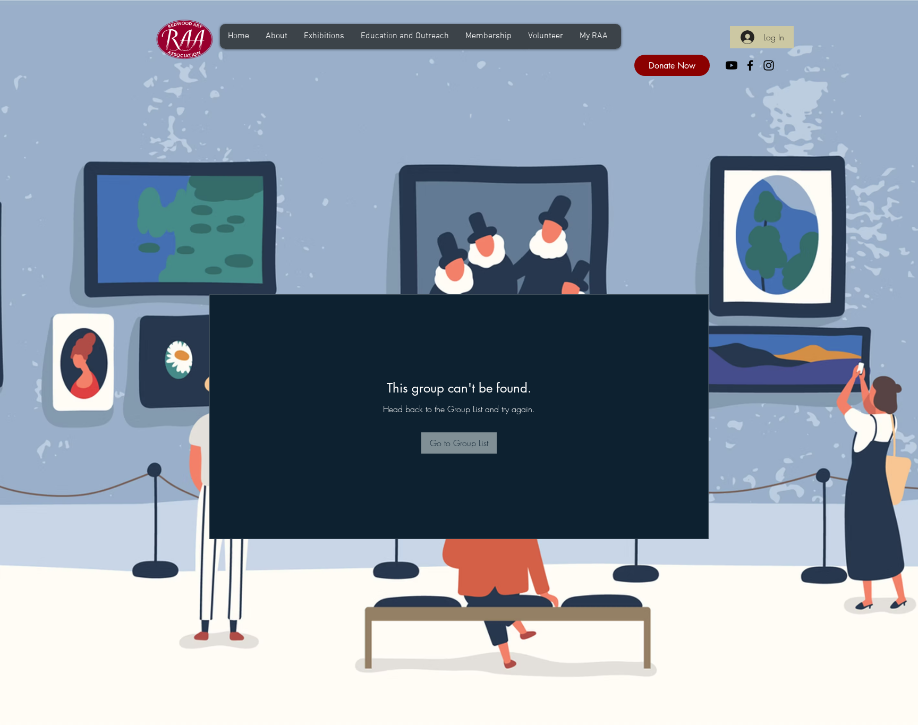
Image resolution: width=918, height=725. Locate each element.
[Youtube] (731, 65)
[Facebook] (750, 65)
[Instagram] (769, 65)
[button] (276, 36)
